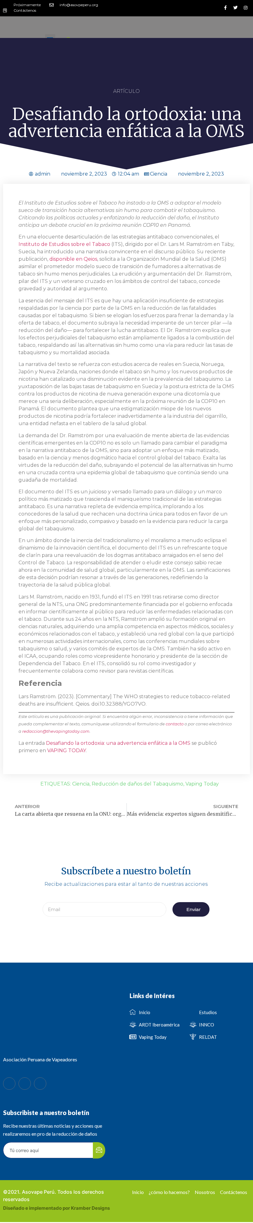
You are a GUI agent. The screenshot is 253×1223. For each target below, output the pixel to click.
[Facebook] (9, 1083)
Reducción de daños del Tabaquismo (137, 784)
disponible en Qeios (73, 259)
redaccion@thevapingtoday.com (55, 731)
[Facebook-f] (225, 7)
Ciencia (158, 174)
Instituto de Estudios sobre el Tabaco (65, 244)
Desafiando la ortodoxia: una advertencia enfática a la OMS (118, 743)
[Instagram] (245, 7)
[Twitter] (235, 7)
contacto (175, 723)
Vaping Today (202, 784)
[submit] (99, 1150)
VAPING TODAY (66, 750)
